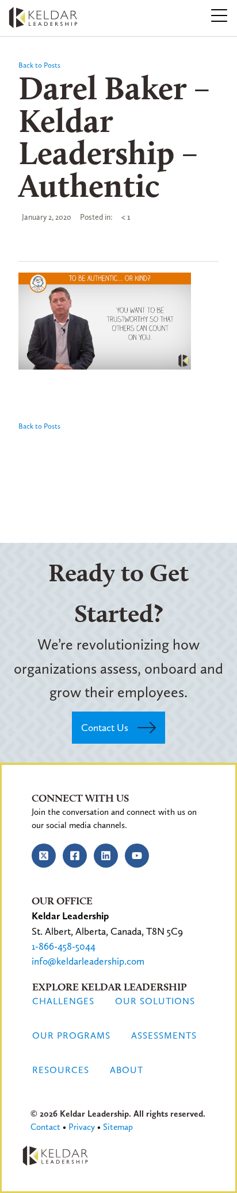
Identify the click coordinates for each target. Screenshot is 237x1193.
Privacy (81, 1127)
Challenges (63, 1001)
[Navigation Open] (219, 16)
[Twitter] (44, 856)
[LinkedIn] (106, 856)
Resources (60, 1069)
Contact (45, 1127)
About (126, 1069)
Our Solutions (155, 1001)
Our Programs (71, 1035)
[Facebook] (75, 856)
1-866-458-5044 (63, 946)
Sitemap (118, 1127)
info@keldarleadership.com (88, 961)
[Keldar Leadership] (45, 14)
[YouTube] (137, 856)
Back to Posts (39, 65)
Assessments (164, 1035)
